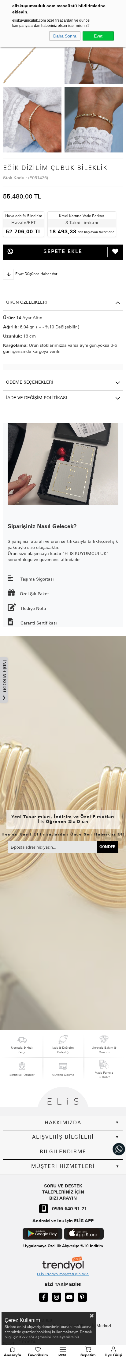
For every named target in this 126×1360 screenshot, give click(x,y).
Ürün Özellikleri (26, 302)
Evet (98, 36)
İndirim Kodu (4, 680)
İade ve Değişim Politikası (36, 398)
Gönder (107, 847)
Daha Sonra (64, 36)
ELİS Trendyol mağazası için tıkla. (63, 1274)
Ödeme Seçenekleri (29, 382)
